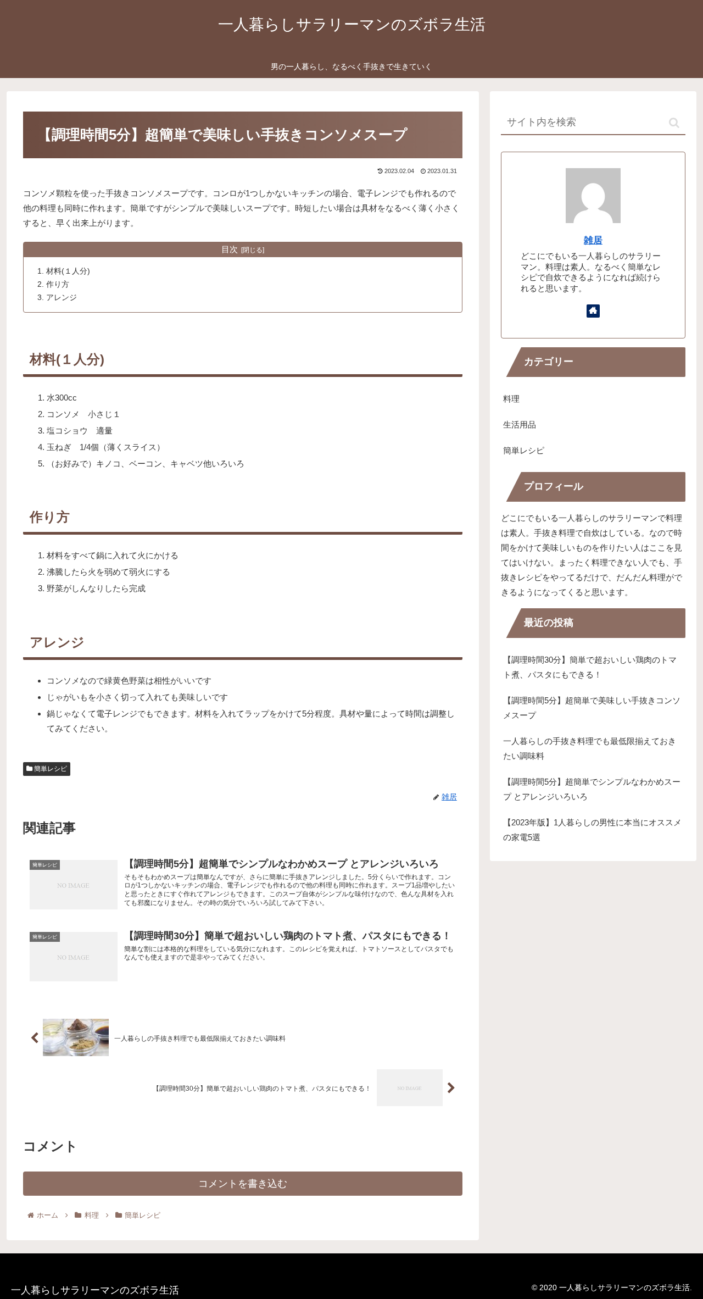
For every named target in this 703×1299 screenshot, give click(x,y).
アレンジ (61, 297)
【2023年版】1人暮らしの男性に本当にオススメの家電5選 (592, 830)
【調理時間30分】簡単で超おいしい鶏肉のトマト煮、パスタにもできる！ (590, 667)
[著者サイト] (593, 311)
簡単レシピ (49, 769)
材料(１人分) (68, 271)
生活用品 (519, 424)
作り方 (57, 284)
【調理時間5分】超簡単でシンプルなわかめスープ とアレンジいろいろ (591, 789)
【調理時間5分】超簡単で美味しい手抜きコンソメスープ (591, 708)
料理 (511, 398)
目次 (229, 249)
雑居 (593, 240)
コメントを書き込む (242, 1183)
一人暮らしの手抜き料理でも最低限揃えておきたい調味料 (589, 748)
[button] (674, 122)
